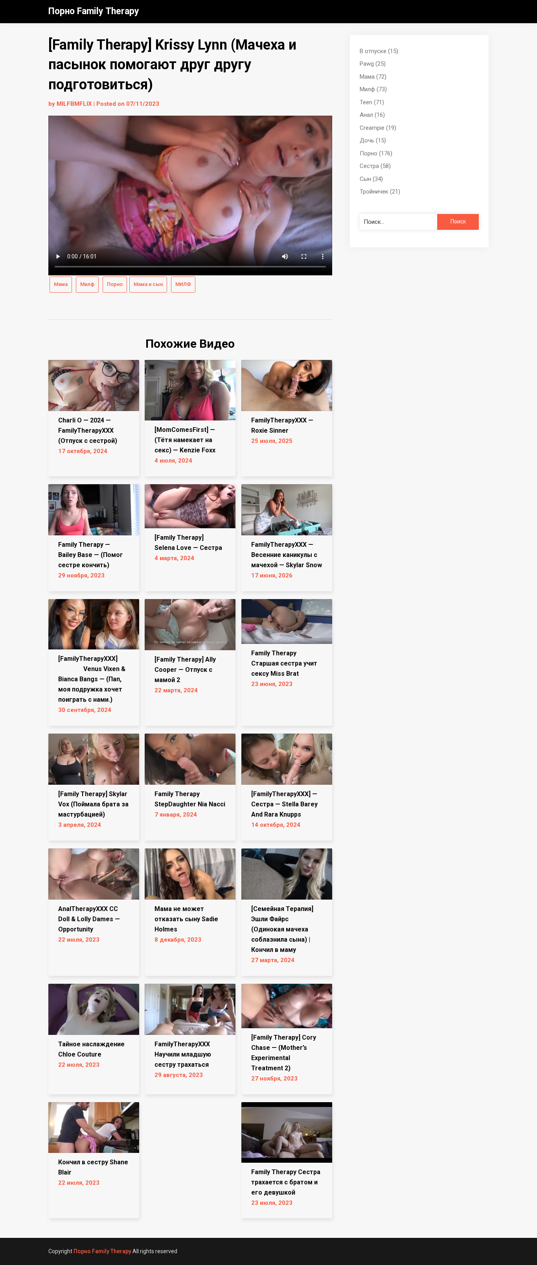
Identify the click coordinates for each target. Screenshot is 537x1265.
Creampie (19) (378, 127)
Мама (61, 284)
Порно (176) (376, 153)
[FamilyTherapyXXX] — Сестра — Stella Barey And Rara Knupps (284, 804)
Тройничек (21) (380, 191)
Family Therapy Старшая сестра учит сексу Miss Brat (284, 663)
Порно (115, 284)
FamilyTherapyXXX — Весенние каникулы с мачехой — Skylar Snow (286, 555)
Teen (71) (372, 102)
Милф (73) (373, 89)
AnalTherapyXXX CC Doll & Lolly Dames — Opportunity (89, 919)
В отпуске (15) (379, 51)
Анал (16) (372, 114)
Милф (87, 284)
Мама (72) (373, 76)
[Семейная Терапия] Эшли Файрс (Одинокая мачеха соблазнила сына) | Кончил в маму (282, 929)
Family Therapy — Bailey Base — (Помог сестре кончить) (90, 555)
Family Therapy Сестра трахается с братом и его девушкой (285, 1182)
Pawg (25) (373, 63)
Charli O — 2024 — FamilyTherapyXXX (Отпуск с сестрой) (87, 430)
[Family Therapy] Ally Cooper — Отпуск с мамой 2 (185, 670)
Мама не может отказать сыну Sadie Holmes (186, 919)
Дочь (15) (373, 140)
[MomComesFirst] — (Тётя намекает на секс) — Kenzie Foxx (184, 440)
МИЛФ (183, 284)
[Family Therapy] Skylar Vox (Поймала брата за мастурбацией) (93, 804)
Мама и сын (148, 284)
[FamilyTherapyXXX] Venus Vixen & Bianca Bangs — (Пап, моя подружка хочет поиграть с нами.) (91, 679)
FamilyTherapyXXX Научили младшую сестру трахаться (182, 1054)
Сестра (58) (375, 166)
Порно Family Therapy (93, 11)
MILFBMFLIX (74, 103)
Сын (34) (371, 179)
